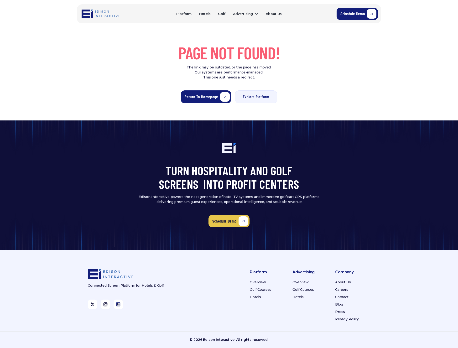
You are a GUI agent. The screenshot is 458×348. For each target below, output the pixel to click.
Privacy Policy (347, 319)
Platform (184, 14)
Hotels (204, 14)
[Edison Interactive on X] (92, 304)
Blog (339, 304)
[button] (245, 14)
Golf (221, 14)
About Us (274, 14)
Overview (258, 282)
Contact (342, 297)
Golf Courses (260, 289)
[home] (101, 14)
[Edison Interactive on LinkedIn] (118, 304)
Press (340, 312)
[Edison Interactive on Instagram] (105, 304)
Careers (341, 289)
